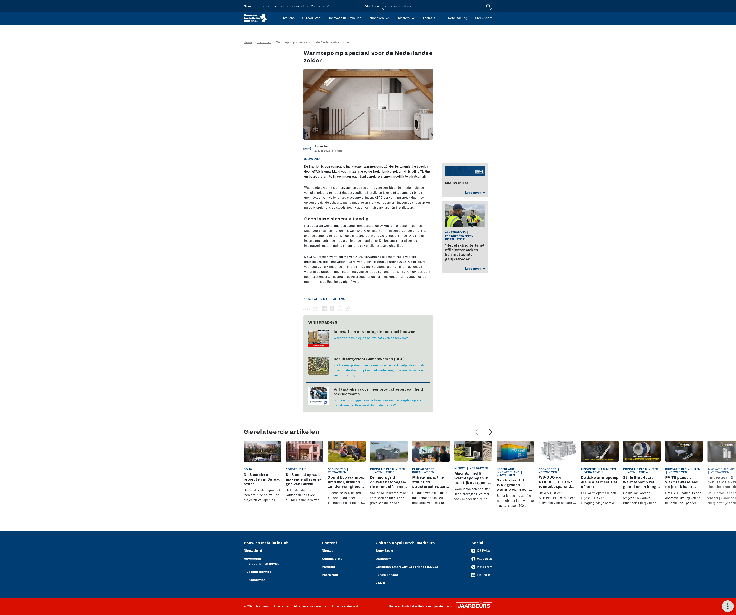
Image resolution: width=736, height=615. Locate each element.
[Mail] (316, 308)
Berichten (264, 42)
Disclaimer (282, 606)
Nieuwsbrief (483, 18)
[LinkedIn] (325, 308)
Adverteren (371, 5)
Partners (328, 566)
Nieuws (248, 5)
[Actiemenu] (728, 606)
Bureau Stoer (311, 18)
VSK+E (381, 583)
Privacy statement (345, 606)
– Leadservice (254, 579)
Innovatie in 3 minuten (345, 18)
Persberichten (300, 5)
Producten (262, 5)
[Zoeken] (488, 6)
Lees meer (473, 192)
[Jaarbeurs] (474, 606)
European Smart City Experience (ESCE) (407, 566)
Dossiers (404, 18)
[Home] (256, 18)
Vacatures (318, 5)
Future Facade (387, 574)
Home (248, 42)
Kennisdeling (457, 18)
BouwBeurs (385, 550)
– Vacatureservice (257, 571)
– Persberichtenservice (261, 563)
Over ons (288, 18)
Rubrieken (377, 18)
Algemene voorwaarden (311, 606)
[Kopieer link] (348, 308)
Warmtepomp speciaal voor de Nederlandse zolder (312, 42)
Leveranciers (279, 5)
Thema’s (429, 18)
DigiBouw (383, 558)
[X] (333, 308)
